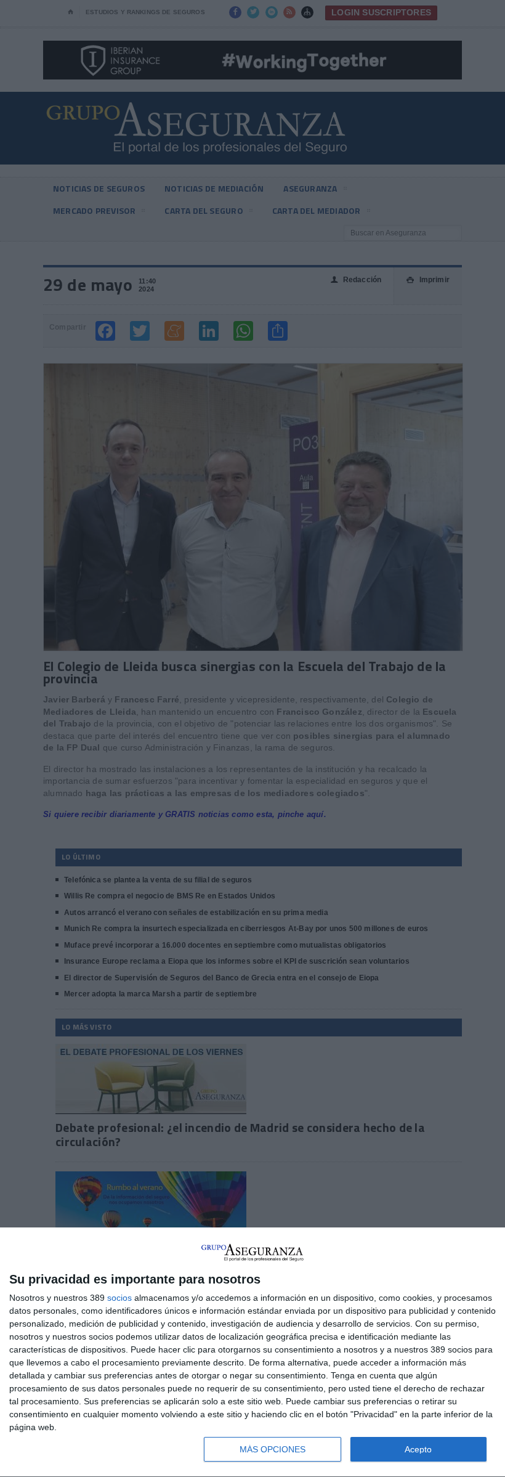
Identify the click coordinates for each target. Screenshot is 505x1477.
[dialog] (252, 1352)
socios (119, 1297)
